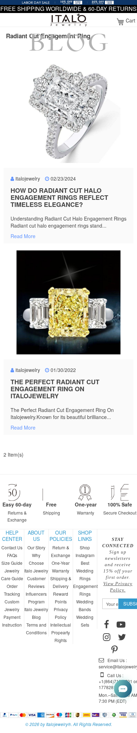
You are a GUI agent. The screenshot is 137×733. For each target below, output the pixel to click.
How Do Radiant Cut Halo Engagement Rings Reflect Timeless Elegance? (59, 197)
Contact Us (11, 547)
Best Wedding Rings (84, 570)
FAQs (12, 555)
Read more (23, 236)
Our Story (36, 547)
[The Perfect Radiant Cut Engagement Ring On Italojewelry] (68, 303)
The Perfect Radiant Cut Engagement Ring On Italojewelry (55, 388)
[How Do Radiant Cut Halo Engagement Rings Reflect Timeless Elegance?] (68, 111)
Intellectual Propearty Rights (60, 632)
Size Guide (11, 563)
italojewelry (27, 178)
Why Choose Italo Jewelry (36, 563)
